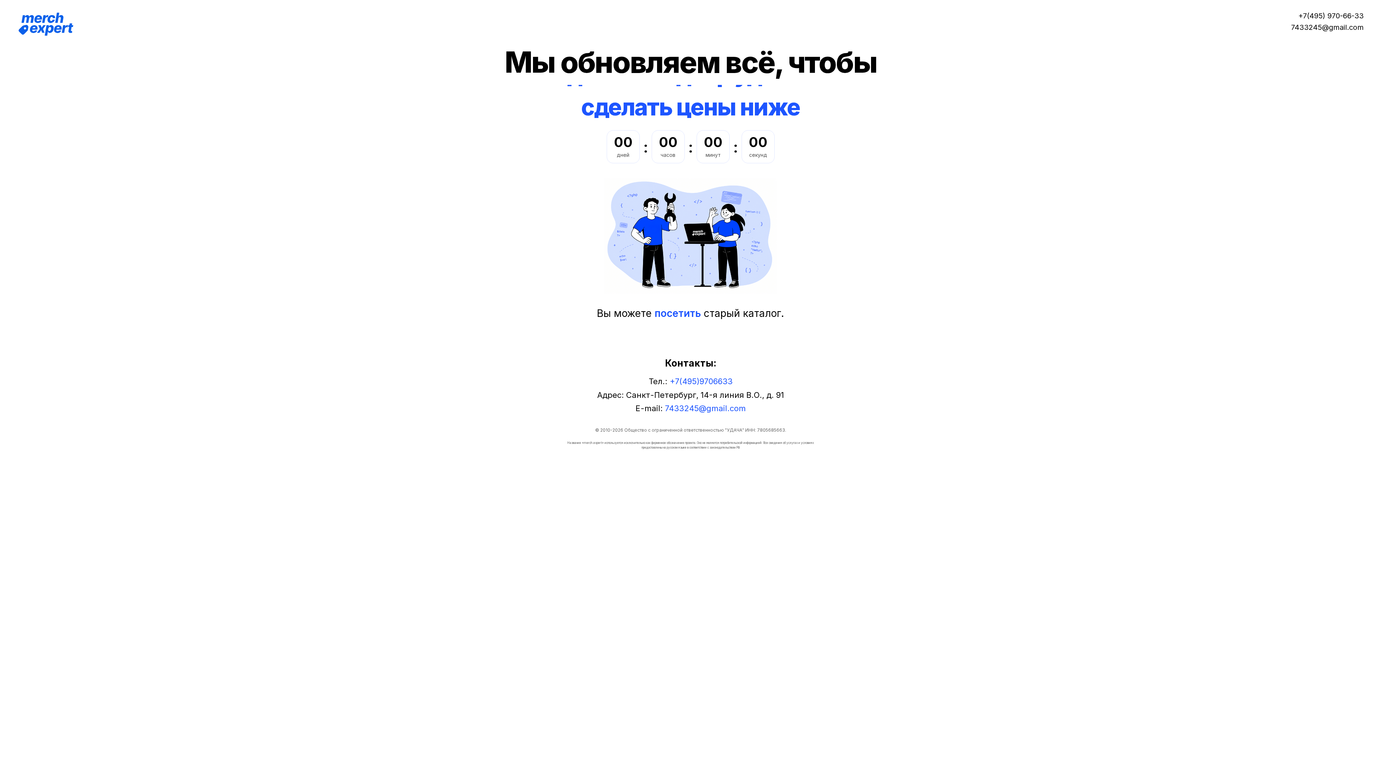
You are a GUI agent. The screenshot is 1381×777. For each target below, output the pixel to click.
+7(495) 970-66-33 (1331, 16)
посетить (678, 313)
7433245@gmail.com (1327, 27)
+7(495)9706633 (701, 381)
